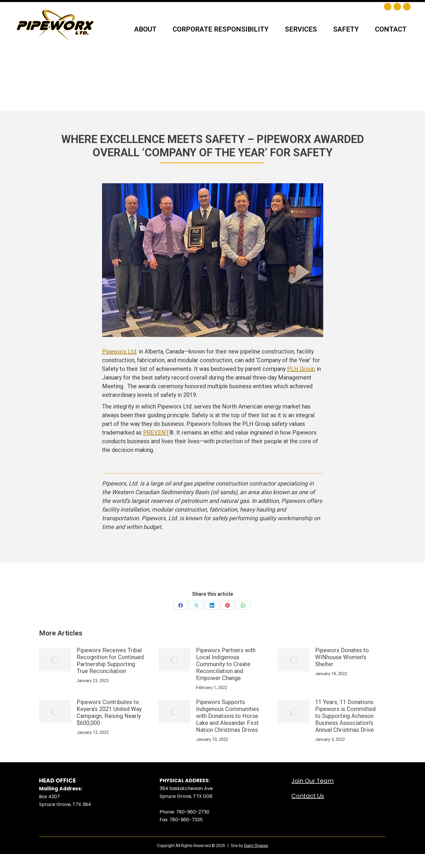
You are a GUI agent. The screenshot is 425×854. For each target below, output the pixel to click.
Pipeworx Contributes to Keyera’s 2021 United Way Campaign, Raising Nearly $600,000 (109, 712)
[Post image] (55, 659)
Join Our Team (312, 781)
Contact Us (307, 796)
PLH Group (301, 368)
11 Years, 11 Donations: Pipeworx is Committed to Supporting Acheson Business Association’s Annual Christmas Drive (345, 716)
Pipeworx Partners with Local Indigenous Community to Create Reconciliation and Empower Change (226, 664)
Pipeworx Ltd (119, 351)
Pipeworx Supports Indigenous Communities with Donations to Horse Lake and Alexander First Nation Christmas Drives (227, 716)
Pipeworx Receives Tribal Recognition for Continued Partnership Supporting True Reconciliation (110, 661)
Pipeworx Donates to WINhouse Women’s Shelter (342, 657)
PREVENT (156, 432)
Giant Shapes (256, 845)
